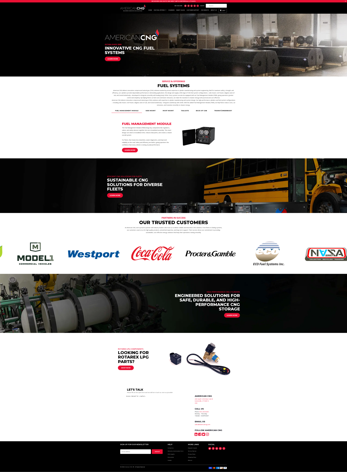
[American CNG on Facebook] (188, 6)
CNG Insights (205, 10)
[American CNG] (132, 7)
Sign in (202, 5)
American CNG (128, 467)
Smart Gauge (180, 10)
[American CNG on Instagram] (194, 6)
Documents (171, 457)
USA (196, 403)
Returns (190, 460)
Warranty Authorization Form (176, 451)
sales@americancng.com (202, 424)
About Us (214, 10)
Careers (170, 460)
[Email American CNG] (198, 6)
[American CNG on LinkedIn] (191, 6)
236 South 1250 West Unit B (204, 399)
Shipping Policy (192, 457)
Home (150, 10)
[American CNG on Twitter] (185, 6)
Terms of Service (192, 451)
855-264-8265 (178, 5)
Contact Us (170, 448)
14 (202, 401)
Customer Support (193, 10)
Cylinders (171, 10)
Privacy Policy (191, 454)
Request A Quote (192, 448)
